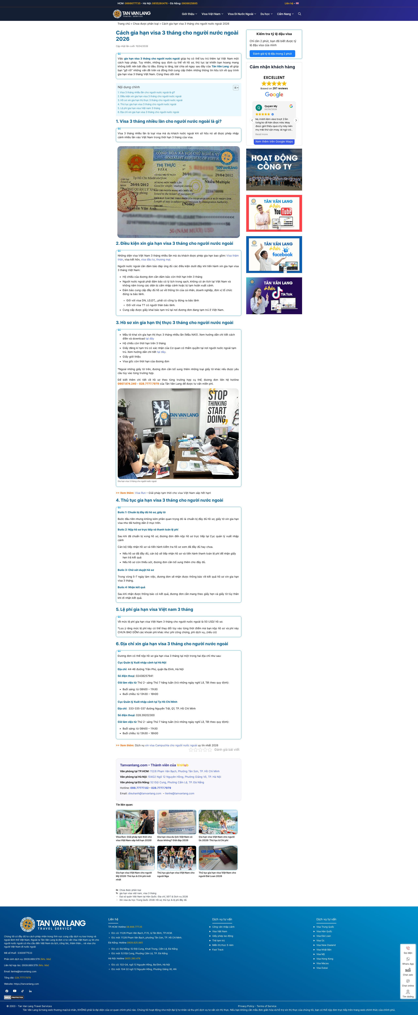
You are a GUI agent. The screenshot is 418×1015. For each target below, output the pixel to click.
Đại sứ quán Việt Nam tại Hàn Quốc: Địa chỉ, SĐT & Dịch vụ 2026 (154, 896)
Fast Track (218, 949)
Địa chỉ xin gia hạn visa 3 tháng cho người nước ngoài (149, 112)
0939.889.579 (32, 959)
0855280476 (160, 3)
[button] (296, 120)
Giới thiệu (188, 14)
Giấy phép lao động (222, 935)
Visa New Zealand (326, 945)
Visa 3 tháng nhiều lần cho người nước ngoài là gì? (147, 92)
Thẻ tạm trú (218, 940)
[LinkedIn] (30, 991)
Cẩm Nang (284, 14)
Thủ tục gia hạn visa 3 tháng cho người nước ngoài (148, 104)
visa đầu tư (148, 259)
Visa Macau (322, 963)
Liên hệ (289, 3)
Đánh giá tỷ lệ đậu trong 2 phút (272, 53)
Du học (265, 14)
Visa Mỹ (320, 954)
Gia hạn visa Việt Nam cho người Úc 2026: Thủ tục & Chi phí (217, 838)
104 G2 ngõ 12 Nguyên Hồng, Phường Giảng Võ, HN (149, 969)
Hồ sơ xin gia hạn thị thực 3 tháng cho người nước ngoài (151, 100)
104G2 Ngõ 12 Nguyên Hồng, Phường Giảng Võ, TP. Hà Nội (184, 776)
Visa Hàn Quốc (324, 931)
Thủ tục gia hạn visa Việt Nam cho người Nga (176, 874)
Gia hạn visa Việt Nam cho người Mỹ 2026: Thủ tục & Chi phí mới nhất (134, 876)
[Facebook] (7, 991)
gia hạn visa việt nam (131, 893)
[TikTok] (22, 991)
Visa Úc (320, 940)
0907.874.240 (127, 383)
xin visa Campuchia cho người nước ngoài (171, 745)
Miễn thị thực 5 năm (222, 945)
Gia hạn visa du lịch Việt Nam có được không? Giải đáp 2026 (175, 838)
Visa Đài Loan (323, 935)
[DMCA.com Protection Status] (14, 998)
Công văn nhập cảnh (223, 926)
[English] (297, 3)
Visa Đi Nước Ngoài (240, 14)
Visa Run (140, 492)
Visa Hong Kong (324, 958)
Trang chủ (124, 23)
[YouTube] (14, 991)
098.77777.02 (139, 787)
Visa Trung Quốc (325, 926)
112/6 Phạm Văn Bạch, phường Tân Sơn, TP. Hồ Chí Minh (151, 937)
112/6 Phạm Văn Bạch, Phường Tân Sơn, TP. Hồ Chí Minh (184, 771)
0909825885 (189, 3)
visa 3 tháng (149, 893)
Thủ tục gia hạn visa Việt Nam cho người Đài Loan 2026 (217, 874)
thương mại (163, 259)
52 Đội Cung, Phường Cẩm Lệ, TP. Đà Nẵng (177, 782)
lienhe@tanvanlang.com (179, 793)
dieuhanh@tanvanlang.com (144, 793)
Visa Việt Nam (211, 14)
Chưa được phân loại (146, 23)
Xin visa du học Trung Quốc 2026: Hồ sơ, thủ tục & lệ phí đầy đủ (153, 900)
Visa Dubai (322, 967)
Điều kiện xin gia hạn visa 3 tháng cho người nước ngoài (150, 96)
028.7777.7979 (149, 383)
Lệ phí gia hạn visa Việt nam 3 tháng (140, 108)
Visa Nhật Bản (323, 949)
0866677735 (132, 3)
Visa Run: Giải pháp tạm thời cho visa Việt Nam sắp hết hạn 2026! (134, 838)
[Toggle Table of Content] (234, 87)
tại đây (150, 338)
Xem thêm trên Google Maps (274, 141)
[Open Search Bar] (301, 14)
